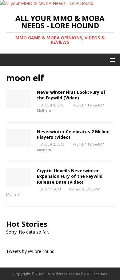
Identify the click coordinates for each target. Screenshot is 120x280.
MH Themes (96, 274)
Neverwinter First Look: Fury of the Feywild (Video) (71, 95)
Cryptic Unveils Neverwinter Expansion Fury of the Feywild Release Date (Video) (69, 176)
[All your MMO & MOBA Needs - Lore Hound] (46, 3)
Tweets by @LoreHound (30, 251)
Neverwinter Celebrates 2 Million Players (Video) (73, 134)
